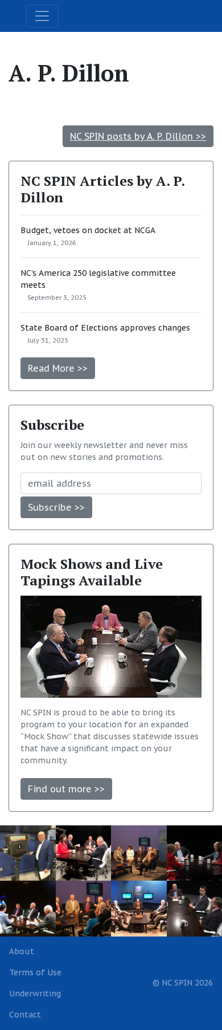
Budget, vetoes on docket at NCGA (87, 230)
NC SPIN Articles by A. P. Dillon (102, 189)
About (21, 951)
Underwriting (35, 993)
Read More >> (58, 368)
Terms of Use (35, 972)
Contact (25, 1014)
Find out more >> (66, 789)
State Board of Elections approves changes (105, 328)
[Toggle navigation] (42, 16)
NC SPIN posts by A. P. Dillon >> (138, 136)
